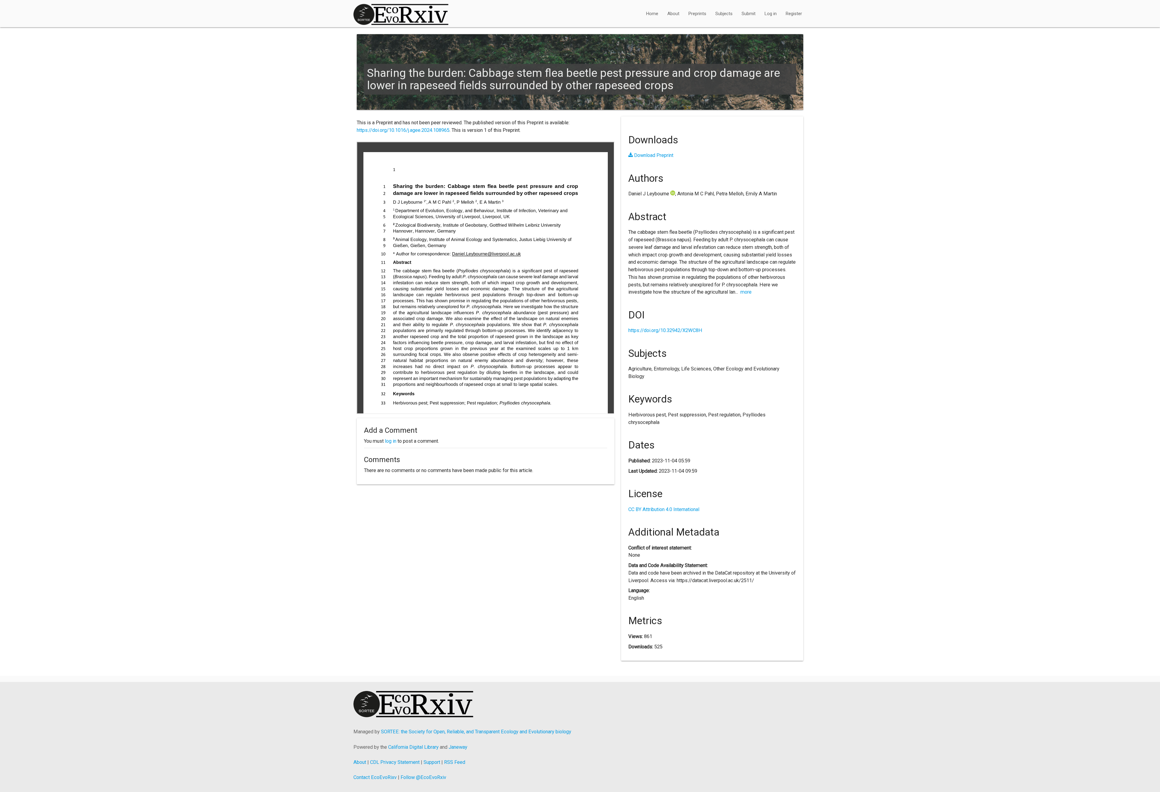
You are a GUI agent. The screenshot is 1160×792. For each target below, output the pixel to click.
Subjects (724, 13)
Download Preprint (653, 155)
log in (390, 441)
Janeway (458, 747)
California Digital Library (413, 747)
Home (652, 13)
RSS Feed (454, 762)
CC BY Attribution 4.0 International (663, 509)
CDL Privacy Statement (395, 762)
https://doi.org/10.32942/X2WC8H (665, 330)
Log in (771, 13)
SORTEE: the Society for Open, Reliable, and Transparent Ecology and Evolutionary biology (476, 732)
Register (794, 13)
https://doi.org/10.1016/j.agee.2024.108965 (403, 130)
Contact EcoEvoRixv (375, 777)
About (673, 13)
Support (432, 762)
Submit (749, 13)
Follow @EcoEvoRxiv (423, 777)
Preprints (697, 13)
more (746, 292)
